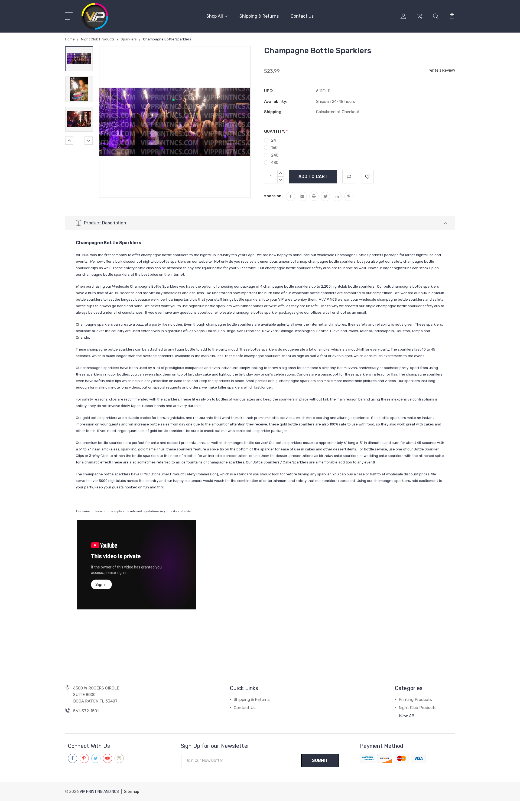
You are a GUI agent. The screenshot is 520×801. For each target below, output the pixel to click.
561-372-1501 (86, 710)
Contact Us (302, 16)
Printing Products (415, 699)
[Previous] (69, 140)
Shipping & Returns (259, 16)
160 (274, 147)
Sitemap (131, 791)
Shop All (214, 16)
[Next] (88, 140)
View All (406, 715)
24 (273, 140)
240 (274, 155)
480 (274, 162)
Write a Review (442, 70)
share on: (273, 195)
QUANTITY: (276, 131)
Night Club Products (418, 707)
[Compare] (419, 19)
